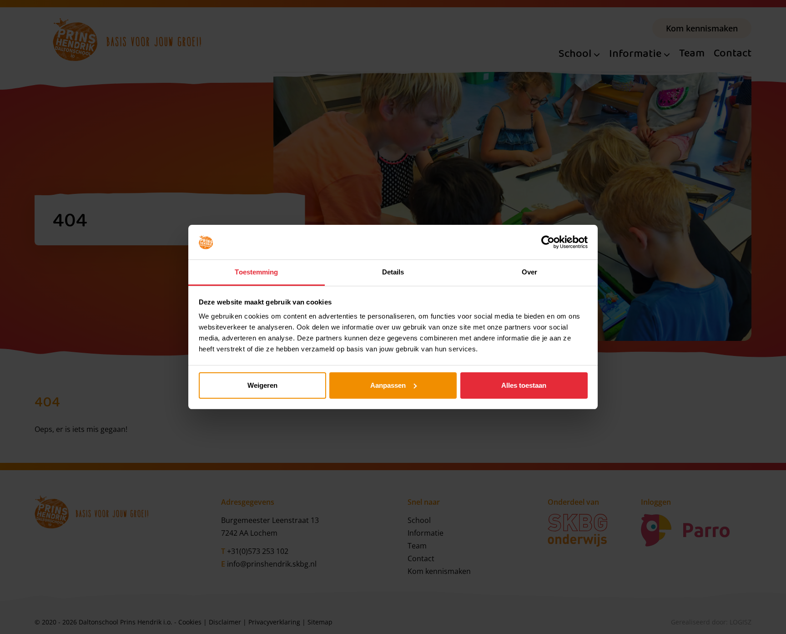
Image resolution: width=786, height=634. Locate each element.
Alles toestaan (523, 385)
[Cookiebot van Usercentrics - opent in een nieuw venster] (548, 242)
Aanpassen (388, 385)
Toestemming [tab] (256, 272)
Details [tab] (393, 272)
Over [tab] (529, 272)
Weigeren (262, 385)
